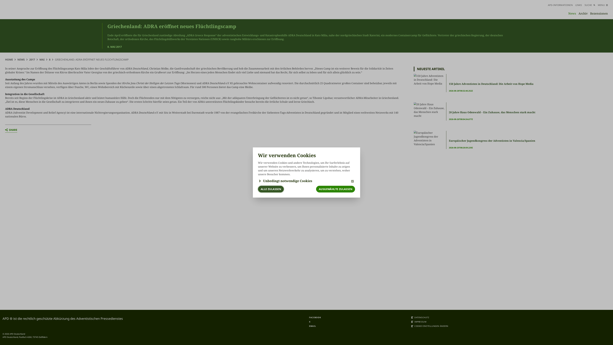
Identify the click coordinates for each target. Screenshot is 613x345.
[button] (306, 181)
